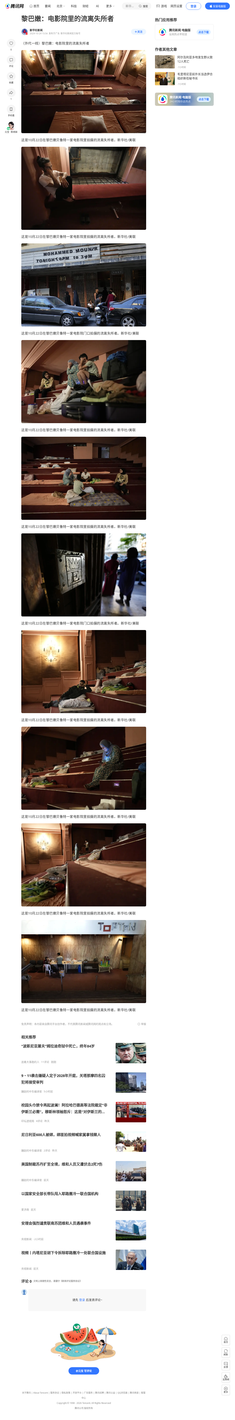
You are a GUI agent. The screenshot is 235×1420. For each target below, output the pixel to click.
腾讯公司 (79, 1408)
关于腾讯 (26, 1392)
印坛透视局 (27, 1121)
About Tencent (40, 1392)
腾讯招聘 (99, 1392)
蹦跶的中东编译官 (31, 1091)
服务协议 (54, 1392)
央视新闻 (26, 1239)
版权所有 (88, 1408)
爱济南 (25, 1209)
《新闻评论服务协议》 (71, 1281)
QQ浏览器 (122, 1392)
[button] (204, 32)
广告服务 (88, 1392)
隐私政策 (66, 1392)
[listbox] (83, 1152)
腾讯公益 (110, 1392)
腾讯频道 (134, 1392)
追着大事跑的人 (30, 1062)
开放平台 (77, 1392)
